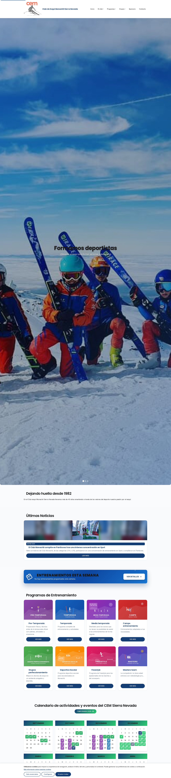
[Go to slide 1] (83, 481)
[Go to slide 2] (85, 481)
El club (101, 9)
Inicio (92, 9)
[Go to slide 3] (88, 481)
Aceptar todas (63, 774)
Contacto (142, 9)
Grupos (122, 9)
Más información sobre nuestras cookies (37, 769)
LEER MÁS (85, 555)
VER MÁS (38, 639)
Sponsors (132, 9)
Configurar (48, 774)
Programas (111, 9)
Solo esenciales (32, 774)
